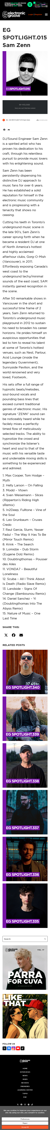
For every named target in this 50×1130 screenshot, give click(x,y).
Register (38, 14)
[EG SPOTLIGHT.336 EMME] (25, 858)
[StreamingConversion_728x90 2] (25, 7)
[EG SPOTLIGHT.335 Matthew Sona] (25, 905)
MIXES (25, 1079)
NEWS (25, 1076)
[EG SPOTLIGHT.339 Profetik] (25, 718)
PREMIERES (25, 1086)
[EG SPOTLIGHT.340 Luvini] (25, 671)
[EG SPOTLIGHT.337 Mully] (25, 812)
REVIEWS (25, 1083)
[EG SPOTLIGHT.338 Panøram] (25, 765)
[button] (46, 15)
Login (30, 14)
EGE (25, 1097)
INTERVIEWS (25, 1072)
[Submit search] (45, 939)
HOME (25, 1068)
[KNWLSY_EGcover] (25, 1038)
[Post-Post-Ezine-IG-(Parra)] (25, 989)
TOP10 (25, 1094)
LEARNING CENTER (25, 1090)
